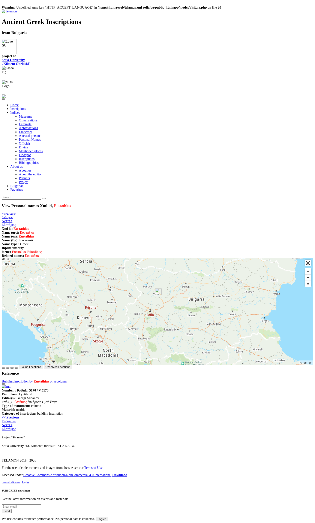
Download (119, 475)
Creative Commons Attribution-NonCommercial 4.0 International (67, 475)
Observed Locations (57, 367)
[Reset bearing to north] (308, 284)
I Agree (102, 519)
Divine (23, 147)
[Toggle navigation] (3, 99)
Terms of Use (93, 467)
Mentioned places (31, 151)
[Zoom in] (308, 271)
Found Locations (31, 367)
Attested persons (30, 135)
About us (25, 170)
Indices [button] (15, 112)
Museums (25, 116)
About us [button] (16, 166)
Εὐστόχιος (9, 223)
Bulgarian (17, 186)
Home (14, 105)
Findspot (25, 155)
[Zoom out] (308, 277)
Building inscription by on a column (34, 381)
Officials (24, 143)
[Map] (157, 311)
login (25, 482)
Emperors (25, 132)
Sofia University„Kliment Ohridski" (16, 62)
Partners (24, 178)
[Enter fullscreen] (308, 263)
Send (6, 511)
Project (23, 182)
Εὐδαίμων (9, 215)
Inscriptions (18, 109)
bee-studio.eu (11, 482)
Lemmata (25, 124)
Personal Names (30, 139)
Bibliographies (29, 162)
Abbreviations (28, 128)
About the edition (30, 174)
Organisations (28, 120)
